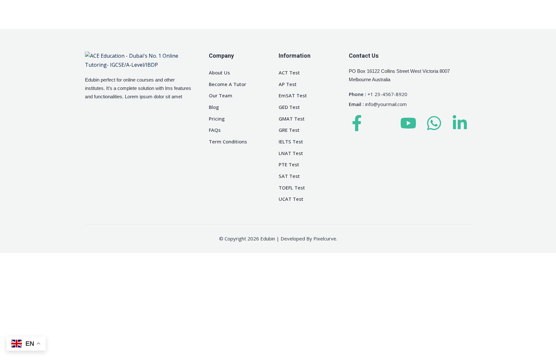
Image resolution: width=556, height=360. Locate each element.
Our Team (220, 95)
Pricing (217, 118)
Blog (214, 107)
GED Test (289, 107)
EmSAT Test (293, 95)
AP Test (288, 84)
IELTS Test (291, 141)
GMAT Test (292, 118)
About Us (219, 72)
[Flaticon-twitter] (383, 123)
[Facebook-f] (357, 123)
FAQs (215, 130)
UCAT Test (291, 199)
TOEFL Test (292, 187)
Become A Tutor (227, 84)
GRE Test (289, 130)
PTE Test (289, 164)
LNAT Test (291, 153)
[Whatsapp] (434, 123)
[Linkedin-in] (460, 123)
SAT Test (289, 176)
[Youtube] (408, 123)
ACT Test (289, 72)
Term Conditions (228, 141)
